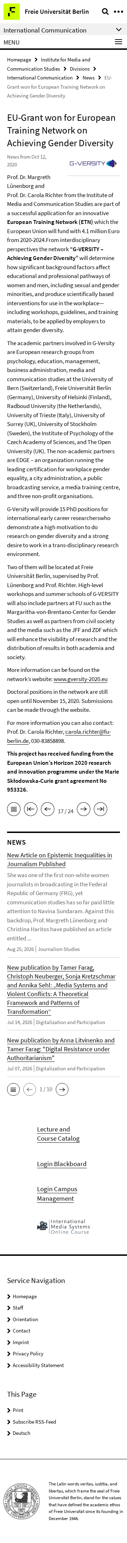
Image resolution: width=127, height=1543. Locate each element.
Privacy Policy (28, 1353)
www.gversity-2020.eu (81, 679)
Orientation (25, 1319)
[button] (13, 1089)
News (89, 77)
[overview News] (13, 810)
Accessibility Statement (38, 1365)
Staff (18, 1307)
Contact (21, 1330)
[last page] (100, 810)
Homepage (19, 59)
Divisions (80, 68)
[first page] (30, 810)
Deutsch (21, 1433)
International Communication (40, 77)
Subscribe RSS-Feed (34, 1421)
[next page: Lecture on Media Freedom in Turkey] (83, 810)
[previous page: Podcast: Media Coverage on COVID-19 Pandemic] (47, 810)
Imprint (21, 1342)
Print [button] (18, 1410)
